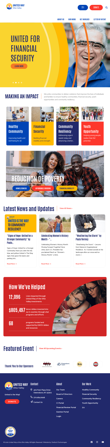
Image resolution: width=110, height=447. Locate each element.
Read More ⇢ (12, 264)
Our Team (60, 389)
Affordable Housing (43, 188)
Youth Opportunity (90, 403)
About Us (60, 19)
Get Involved (84, 19)
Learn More (19, 66)
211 (83, 7)
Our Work (72, 19)
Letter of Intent (100, 19)
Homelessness (21, 188)
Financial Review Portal (66, 407)
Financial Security (89, 394)
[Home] (16, 6)
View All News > (66, 208)
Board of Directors (64, 394)
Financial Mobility (67, 188)
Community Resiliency (91, 398)
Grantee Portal (62, 411)
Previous (38, 364)
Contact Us (38, 402)
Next (105, 364)
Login (58, 416)
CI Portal (60, 403)
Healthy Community (90, 389)
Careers (59, 398)
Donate (96, 7)
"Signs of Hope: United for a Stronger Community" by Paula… (20, 239)
